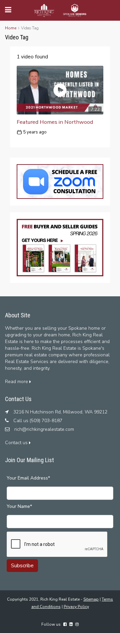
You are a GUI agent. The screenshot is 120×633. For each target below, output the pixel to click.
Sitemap (91, 599)
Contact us (17, 442)
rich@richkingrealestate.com (44, 429)
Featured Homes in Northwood (55, 122)
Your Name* (19, 506)
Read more (17, 381)
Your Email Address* (28, 478)
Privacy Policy (76, 606)
